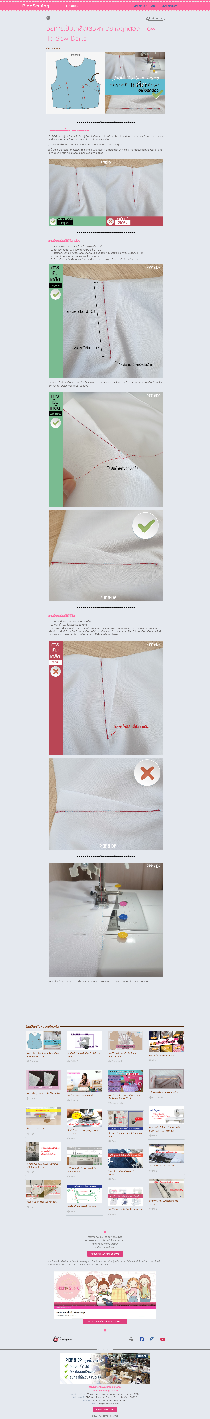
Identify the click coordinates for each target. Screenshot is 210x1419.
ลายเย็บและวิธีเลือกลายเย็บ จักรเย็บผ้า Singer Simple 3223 (124, 1096)
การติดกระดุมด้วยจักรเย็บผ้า (80, 1095)
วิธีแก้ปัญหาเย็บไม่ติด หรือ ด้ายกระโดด (122, 1172)
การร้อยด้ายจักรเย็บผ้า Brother (82, 1206)
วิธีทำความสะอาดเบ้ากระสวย (162, 1165)
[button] (155, 18)
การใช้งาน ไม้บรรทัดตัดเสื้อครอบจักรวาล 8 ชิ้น (123, 1054)
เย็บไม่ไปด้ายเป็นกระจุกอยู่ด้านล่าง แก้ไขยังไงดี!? (82, 1132)
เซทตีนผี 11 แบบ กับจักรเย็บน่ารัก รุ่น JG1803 (84, 1054)
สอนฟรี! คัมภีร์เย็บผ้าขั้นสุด (161, 1055)
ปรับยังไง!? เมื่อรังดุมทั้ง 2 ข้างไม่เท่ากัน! (125, 1134)
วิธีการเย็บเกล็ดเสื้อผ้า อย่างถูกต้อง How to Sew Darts (43, 1055)
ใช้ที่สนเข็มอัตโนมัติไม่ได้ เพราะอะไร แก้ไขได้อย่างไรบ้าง (42, 1165)
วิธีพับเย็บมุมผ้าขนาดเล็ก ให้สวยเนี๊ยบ (44, 1093)
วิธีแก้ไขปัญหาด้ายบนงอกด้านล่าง (42, 1201)
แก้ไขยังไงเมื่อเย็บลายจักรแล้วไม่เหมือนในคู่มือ (82, 1170)
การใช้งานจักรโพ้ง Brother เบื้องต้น (125, 1209)
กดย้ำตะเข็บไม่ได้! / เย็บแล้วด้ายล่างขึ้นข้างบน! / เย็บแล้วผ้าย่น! (165, 1129)
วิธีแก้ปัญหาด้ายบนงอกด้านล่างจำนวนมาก (163, 1202)
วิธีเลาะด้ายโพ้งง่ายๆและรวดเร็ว (163, 1092)
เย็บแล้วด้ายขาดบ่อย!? (37, 1128)
